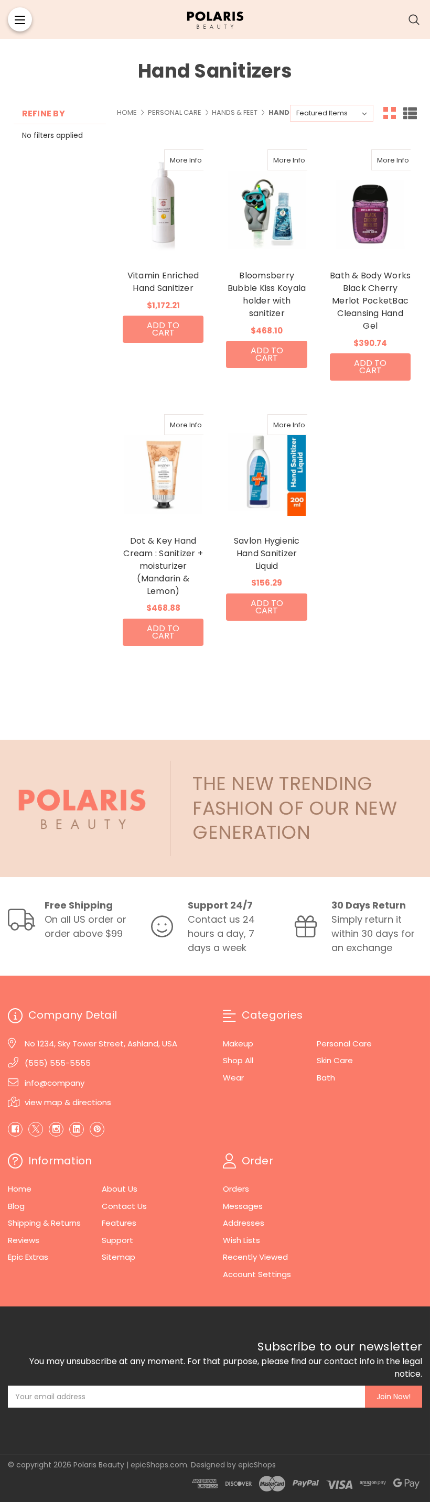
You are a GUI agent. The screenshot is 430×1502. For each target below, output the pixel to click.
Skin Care (335, 1060)
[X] (35, 1129)
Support (117, 1240)
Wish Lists (241, 1240)
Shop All (238, 1060)
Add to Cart (163, 329)
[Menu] (20, 19)
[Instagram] (56, 1129)
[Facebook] (15, 1129)
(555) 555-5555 (58, 1062)
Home (19, 1188)
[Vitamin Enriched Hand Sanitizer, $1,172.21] (163, 202)
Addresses (243, 1222)
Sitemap (118, 1256)
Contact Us (124, 1206)
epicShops (257, 1465)
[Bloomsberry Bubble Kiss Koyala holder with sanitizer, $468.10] (266, 202)
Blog (16, 1206)
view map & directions (68, 1102)
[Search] (414, 19)
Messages (243, 1206)
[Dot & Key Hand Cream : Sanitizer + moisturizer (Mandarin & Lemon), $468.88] (163, 467)
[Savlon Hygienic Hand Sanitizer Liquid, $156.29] (266, 467)
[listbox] (332, 113)
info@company (54, 1082)
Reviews (23, 1240)
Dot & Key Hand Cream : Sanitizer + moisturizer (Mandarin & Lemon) (163, 566)
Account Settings (257, 1274)
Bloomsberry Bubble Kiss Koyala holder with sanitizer (267, 294)
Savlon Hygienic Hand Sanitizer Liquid (267, 553)
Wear (233, 1077)
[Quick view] (175, 159)
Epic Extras (28, 1256)
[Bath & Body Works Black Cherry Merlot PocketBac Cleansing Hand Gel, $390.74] (370, 202)
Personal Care (344, 1043)
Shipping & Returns (44, 1222)
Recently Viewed (255, 1256)
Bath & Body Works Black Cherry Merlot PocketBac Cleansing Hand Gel (370, 300)
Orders (236, 1188)
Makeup (238, 1043)
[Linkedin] (76, 1129)
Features (119, 1222)
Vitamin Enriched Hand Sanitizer (163, 281)
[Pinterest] (97, 1129)
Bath (326, 1077)
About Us (119, 1188)
